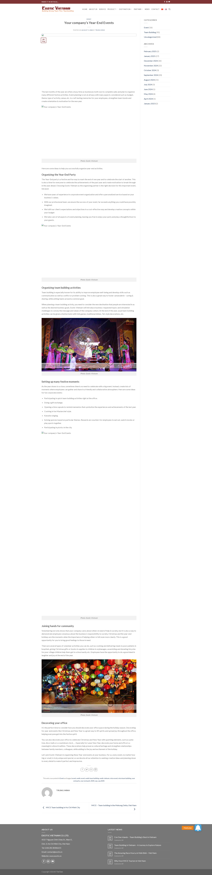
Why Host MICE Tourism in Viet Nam (130, 861)
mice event (114, 778)
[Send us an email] (167, 2)
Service (102, 9)
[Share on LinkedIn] (96, 770)
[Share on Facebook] (82, 770)
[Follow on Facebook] (164, 2)
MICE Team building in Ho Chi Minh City (63, 807)
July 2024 (148, 84)
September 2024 (151, 75)
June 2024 (148, 89)
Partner (137, 9)
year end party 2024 (87, 781)
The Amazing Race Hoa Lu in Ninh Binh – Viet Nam (135, 853)
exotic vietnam (105, 778)
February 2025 (150, 51)
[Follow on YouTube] (169, 2)
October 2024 (150, 70)
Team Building (150, 32)
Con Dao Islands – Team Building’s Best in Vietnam (135, 837)
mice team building (124, 778)
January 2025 (149, 56)
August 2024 (149, 80)
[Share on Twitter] (87, 770)
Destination (124, 9)
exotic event (81, 778)
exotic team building (92, 778)
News (147, 9)
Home (84, 9)
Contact (155, 9)
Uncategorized (150, 37)
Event (89, 19)
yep (96, 781)
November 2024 (151, 65)
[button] (198, 827)
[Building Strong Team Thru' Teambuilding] (58, 9)
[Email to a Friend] (91, 770)
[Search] (169, 9)
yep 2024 (101, 781)
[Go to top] (207, 871)
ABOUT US (93, 9)
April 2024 (148, 99)
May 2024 (148, 94)
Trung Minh (100, 30)
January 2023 (149, 103)
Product (111, 9)
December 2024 (151, 61)
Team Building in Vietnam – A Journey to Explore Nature (137, 845)
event (74, 778)
